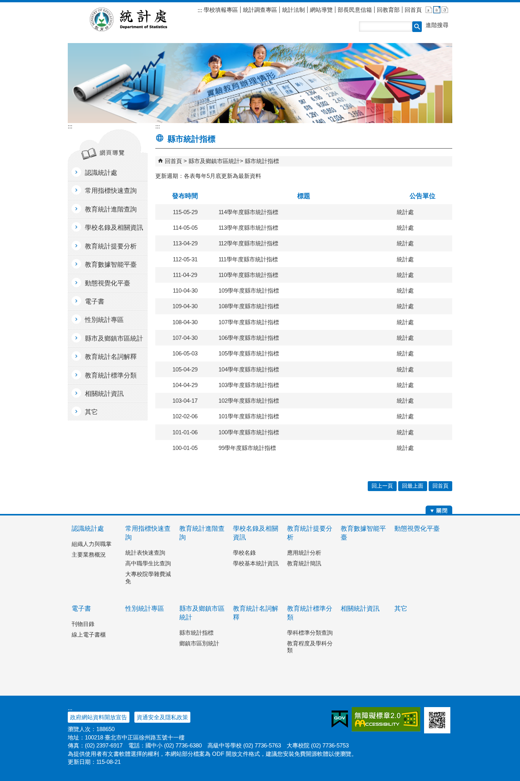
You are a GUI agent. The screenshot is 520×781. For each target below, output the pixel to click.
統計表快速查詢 (145, 552)
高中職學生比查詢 (148, 563)
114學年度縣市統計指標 (248, 212)
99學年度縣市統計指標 (247, 448)
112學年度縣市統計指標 (248, 243)
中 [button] (436, 9)
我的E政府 (340, 719)
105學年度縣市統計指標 (249, 353)
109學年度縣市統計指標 (249, 290)
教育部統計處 (137, 19)
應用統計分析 (304, 552)
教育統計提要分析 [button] (111, 246)
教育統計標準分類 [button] (111, 375)
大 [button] (445, 9)
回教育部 (388, 9)
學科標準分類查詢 (310, 632)
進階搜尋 (437, 25)
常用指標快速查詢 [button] (111, 190)
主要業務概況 (89, 554)
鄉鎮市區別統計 (199, 643)
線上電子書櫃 (89, 634)
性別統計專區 (144, 608)
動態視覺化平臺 (417, 528)
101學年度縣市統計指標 (249, 416)
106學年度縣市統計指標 (249, 337)
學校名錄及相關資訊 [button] (114, 227)
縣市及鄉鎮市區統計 (214, 161)
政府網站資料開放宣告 (98, 717)
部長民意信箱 (355, 9)
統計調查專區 (260, 9)
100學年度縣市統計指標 (249, 432)
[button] (417, 26)
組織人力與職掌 (92, 544)
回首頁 (413, 9)
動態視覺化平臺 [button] (107, 283)
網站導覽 (321, 9)
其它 (400, 608)
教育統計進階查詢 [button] (111, 209)
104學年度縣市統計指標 (249, 369)
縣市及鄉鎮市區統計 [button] (114, 338)
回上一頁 (382, 486)
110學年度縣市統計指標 (248, 275)
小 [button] (429, 9)
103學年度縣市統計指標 (249, 385)
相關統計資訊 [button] (104, 393)
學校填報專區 (220, 9)
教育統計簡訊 (304, 563)
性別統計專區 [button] (104, 319)
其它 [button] (91, 412)
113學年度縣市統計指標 (248, 227)
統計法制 (293, 9)
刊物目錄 (83, 624)
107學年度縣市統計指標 (249, 322)
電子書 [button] (94, 301)
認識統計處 (88, 528)
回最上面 (412, 486)
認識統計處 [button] (101, 172)
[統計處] (260, 83)
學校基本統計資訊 (256, 563)
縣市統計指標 (262, 161)
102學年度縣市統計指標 (249, 400)
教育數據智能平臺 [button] (111, 264)
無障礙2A (386, 719)
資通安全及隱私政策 (162, 717)
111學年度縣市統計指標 (248, 259)
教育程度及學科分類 (310, 646)
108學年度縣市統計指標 (249, 306)
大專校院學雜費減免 (148, 577)
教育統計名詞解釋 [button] (111, 356)
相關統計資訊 (360, 608)
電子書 (81, 608)
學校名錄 (244, 552)
